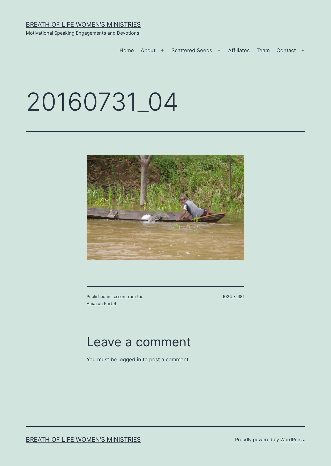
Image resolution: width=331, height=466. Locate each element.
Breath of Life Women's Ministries (83, 24)
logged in (129, 359)
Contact (286, 50)
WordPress (292, 439)
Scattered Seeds (191, 50)
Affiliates (239, 50)
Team (263, 50)
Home (126, 50)
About (148, 50)
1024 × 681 (233, 296)
